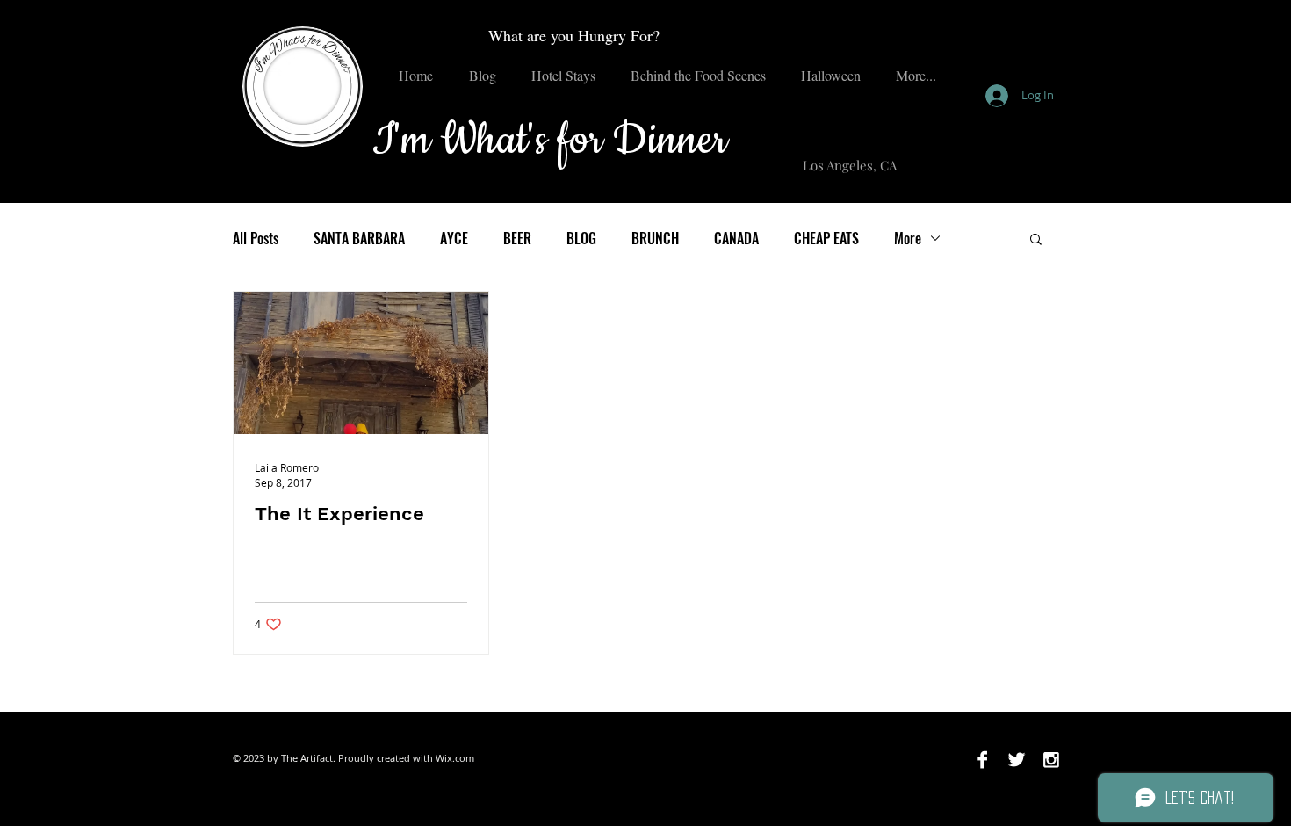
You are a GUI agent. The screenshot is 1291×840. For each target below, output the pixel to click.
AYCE (454, 238)
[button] (1036, 240)
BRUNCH (655, 238)
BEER (517, 238)
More (907, 238)
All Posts (255, 238)
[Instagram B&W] (1051, 759)
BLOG (581, 238)
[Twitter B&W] (1016, 759)
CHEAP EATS (826, 238)
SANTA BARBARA (359, 238)
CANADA (736, 238)
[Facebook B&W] (982, 759)
